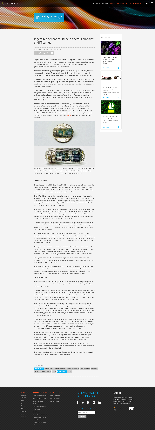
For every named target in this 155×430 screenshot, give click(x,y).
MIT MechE (9, 3)
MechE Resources (55, 398)
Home (96, 3)
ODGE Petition (36, 412)
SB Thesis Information (38, 404)
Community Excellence (23, 396)
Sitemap (23, 406)
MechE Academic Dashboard (40, 396)
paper (69, 115)
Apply (22, 403)
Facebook (36, 53)
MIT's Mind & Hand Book (39, 425)
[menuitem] (95, 3)
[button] (150, 3)
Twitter (40, 53)
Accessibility (24, 411)
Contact (23, 400)
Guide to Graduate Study (39, 422)
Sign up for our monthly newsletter (88, 409)
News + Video (104, 3)
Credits (22, 414)
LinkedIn (44, 53)
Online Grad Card (37, 409)
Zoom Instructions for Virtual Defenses (40, 418)
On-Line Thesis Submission (40, 415)
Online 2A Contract (38, 401)
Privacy (22, 408)
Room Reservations (55, 396)
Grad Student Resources (39, 406)
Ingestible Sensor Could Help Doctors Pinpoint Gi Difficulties (125, 3)
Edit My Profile (54, 401)
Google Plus (48, 53)
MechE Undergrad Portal (39, 398)
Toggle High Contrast (23, 418)
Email (52, 53)
